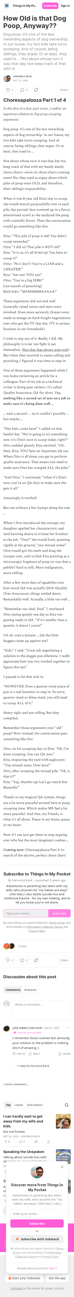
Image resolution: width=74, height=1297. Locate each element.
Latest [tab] (19, 1105)
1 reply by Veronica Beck (33, 1066)
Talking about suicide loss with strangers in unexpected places (25, 1159)
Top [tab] (8, 1105)
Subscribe (50, 6)
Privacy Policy (50, 1256)
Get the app (57, 1278)
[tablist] (21, 990)
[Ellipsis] (68, 1027)
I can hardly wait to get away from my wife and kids (23, 1121)
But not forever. (14, 1131)
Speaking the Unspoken (23, 1152)
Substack (16, 1288)
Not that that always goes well (45, 350)
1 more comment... (16, 1084)
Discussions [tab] (35, 1105)
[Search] (66, 1105)
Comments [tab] (13, 990)
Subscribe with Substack (40, 1239)
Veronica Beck (22, 76)
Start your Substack (26, 1278)
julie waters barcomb (27, 1028)
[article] (37, 1129)
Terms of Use (57, 922)
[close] (62, 1167)
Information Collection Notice (45, 927)
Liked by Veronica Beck (29, 1032)
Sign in (65, 6)
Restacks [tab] (30, 990)
